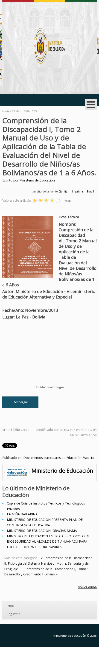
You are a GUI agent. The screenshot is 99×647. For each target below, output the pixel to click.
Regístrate (13, 614)
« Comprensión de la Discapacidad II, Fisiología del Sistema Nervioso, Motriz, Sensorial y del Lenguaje (48, 563)
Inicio (10, 606)
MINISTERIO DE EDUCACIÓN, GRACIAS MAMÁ (42, 530)
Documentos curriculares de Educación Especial (58, 457)
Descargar (20, 402)
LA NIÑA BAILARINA (22, 514)
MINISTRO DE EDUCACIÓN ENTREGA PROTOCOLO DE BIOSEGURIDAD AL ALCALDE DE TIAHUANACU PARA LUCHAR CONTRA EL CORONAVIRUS (48, 541)
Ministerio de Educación (37, 180)
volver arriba (87, 587)
